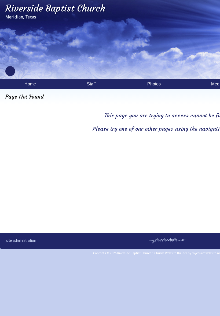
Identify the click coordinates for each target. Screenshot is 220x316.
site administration (21, 240)
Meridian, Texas (20, 17)
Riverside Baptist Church (55, 8)
